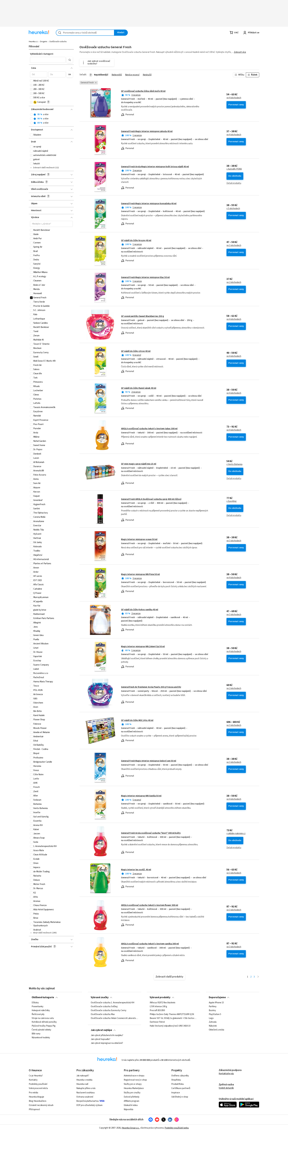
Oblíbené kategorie (43, 997)
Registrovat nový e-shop (135, 1079)
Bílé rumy (36, 1033)
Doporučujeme (217, 997)
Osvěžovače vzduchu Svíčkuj (104, 1006)
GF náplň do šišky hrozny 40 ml (136, 240)
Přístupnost (34, 1109)
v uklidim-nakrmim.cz (236, 833)
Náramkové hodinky (41, 1037)
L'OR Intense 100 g (158, 1006)
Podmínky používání (38, 1084)
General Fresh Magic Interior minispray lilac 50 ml (145, 277)
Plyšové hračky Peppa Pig (44, 1025)
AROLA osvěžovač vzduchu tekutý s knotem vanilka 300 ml (150, 943)
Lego (211, 1018)
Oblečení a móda (216, 1029)
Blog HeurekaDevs (37, 1101)
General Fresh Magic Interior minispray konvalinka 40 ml (148, 203)
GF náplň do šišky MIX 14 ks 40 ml (137, 720)
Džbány (35, 1002)
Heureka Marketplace (134, 1088)
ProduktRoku (177, 1084)
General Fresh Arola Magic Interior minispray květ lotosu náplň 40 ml (155, 166)
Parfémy (212, 1006)
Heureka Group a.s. (130, 1127)
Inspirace (175, 1092)
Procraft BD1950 (157, 1010)
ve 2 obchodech (233, 282)
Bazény (212, 1010)
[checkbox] (31, 81)
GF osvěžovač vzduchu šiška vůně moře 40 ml (143, 91)
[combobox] (85, 33)
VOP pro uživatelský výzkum (89, 1105)
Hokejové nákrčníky (41, 1010)
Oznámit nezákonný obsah (41, 1105)
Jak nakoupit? (82, 1075)
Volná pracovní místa (38, 1088)
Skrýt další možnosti (42, 932)
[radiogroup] (51, 119)
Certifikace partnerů (180, 1088)
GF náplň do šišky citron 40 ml (135, 351)
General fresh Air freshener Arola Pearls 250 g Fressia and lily (151, 687)
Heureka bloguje (36, 1096)
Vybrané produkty (160, 997)
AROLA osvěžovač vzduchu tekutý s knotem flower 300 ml (149, 905)
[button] (48, 60)
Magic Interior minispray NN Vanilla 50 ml (141, 795)
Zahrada (212, 1022)
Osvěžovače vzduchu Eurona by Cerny (108, 1010)
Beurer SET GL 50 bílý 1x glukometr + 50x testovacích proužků (173, 1018)
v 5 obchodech (233, 208)
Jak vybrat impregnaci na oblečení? (107, 1043)
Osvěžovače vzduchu (58, 41)
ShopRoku (176, 1079)
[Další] (258, 977)
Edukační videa (131, 1105)
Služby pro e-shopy (133, 1084)
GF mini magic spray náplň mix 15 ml (138, 463)
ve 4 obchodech (233, 97)
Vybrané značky (100, 997)
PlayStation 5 (215, 1014)
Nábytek (213, 1025)
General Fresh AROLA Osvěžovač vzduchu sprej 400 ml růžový (151, 499)
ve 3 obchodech (233, 245)
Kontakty (33, 1079)
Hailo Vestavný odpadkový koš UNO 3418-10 (170, 1025)
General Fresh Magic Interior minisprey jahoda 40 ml (146, 131)
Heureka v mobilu (84, 1079)
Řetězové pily (38, 1014)
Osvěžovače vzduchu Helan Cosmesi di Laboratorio (114, 1018)
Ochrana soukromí (84, 1096)
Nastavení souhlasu (85, 1092)
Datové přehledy (131, 1096)
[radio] (31, 114)
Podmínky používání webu (177, 1127)
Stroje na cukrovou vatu (43, 1018)
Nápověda (128, 1109)
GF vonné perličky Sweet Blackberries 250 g (142, 316)
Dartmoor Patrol (157, 1022)
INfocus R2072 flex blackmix (162, 1002)
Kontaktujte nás (226, 1073)
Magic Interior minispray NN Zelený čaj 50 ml (143, 646)
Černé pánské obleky (41, 1029)
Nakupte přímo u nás (86, 1088)
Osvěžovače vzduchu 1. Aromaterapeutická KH (112, 1002)
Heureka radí (82, 1084)
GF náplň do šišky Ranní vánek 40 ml (138, 388)
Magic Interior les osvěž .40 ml (136, 869)
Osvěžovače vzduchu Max (103, 1014)
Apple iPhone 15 (216, 1002)
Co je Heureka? (36, 1075)
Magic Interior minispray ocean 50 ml (139, 539)
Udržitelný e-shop (179, 1096)
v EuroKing (231, 501)
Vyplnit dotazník (226, 1088)
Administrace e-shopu (134, 1075)
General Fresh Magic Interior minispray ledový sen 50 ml (148, 760)
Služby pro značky (132, 1092)
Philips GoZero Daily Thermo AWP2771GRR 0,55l (172, 1014)
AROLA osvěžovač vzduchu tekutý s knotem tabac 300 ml (149, 428)
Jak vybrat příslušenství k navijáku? (107, 1035)
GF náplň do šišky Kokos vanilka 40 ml (139, 609)
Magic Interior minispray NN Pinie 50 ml (140, 574)
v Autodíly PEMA (234, 169)
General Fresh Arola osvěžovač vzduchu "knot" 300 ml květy (151, 833)
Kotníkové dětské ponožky (44, 1022)
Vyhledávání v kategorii (41, 54)
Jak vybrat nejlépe (101, 1030)
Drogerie (43, 41)
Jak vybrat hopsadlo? (100, 1039)
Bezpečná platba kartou (87, 1101)
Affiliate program (131, 1101)
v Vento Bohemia (234, 464)
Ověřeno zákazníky (180, 1075)
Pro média (33, 1092)
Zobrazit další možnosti (44, 167)
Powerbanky (37, 1006)
